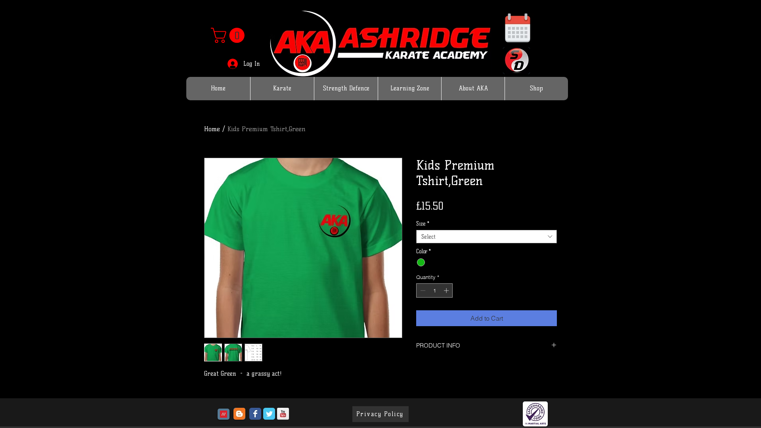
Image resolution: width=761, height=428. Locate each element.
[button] (229, 35)
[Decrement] (422, 290)
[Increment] (447, 290)
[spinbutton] (434, 290)
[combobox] (486, 236)
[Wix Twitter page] (269, 414)
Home (212, 129)
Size (422, 223)
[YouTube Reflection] (283, 414)
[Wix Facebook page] (255, 414)
